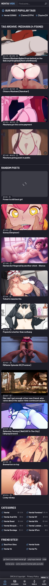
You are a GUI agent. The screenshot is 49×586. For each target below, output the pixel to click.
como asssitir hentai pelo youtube (29, 564)
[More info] (45, 53)
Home (5, 584)
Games (44, 584)
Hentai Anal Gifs (13, 517)
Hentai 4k (8, 549)
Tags (24, 584)
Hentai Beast (13, 521)
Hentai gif (38, 517)
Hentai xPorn (38, 530)
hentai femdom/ (38, 512)
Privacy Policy (33, 576)
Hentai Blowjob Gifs (13, 526)
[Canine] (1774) (27, 15)
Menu (43, 577)
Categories (14, 584)
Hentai (8, 3)
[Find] (45, 3)
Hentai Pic (33, 549)
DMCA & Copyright (17, 576)
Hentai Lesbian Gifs (38, 526)
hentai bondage (13, 530)
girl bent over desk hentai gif (14, 559)
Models (34, 584)
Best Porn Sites (10, 544)
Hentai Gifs (38, 521)
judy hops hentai (34, 559)
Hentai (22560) (10, 15)
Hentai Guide (34, 544)
